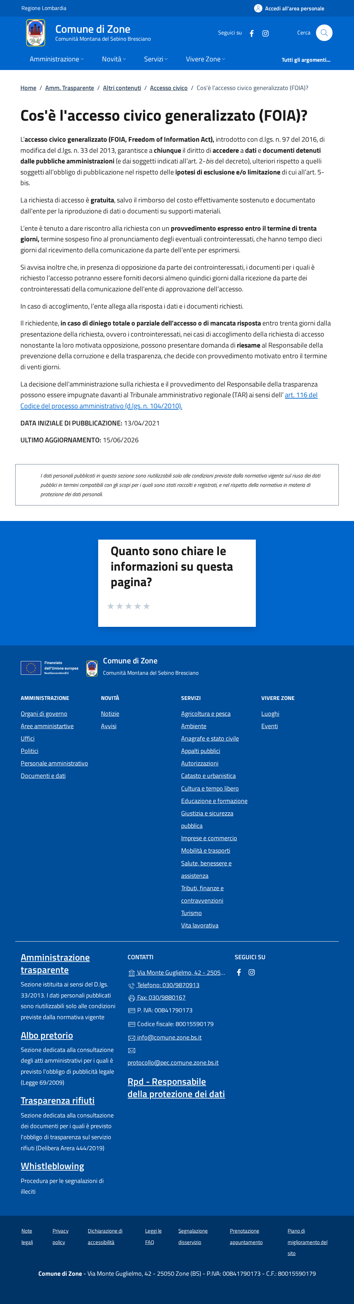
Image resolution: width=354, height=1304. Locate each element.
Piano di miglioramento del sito (307, 1242)
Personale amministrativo (54, 763)
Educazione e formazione (214, 800)
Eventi (269, 726)
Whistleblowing (52, 1165)
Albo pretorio (47, 1035)
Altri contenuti (122, 87)
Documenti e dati (43, 775)
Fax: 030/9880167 (161, 997)
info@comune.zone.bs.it (169, 1037)
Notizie (110, 713)
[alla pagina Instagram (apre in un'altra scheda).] (263, 32)
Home (28, 87)
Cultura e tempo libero (210, 788)
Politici (29, 750)
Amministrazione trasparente (55, 963)
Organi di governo (44, 713)
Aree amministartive (47, 726)
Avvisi (109, 726)
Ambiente (193, 726)
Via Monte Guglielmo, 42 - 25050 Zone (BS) (181, 971)
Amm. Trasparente (69, 87)
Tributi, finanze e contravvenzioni (202, 894)
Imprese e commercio (209, 838)
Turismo (191, 912)
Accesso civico (169, 87)
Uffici (28, 738)
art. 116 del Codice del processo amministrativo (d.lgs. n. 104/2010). (169, 400)
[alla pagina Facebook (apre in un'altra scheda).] (249, 32)
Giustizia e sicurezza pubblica (207, 819)
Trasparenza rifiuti (58, 1100)
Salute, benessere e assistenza (206, 869)
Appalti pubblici (200, 750)
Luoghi (270, 713)
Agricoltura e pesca (206, 713)
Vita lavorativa (199, 925)
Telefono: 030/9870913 (167, 985)
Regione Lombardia (43, 7)
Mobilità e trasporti (205, 850)
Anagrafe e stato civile (210, 738)
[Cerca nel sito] (324, 32)
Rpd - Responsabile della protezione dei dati (176, 1087)
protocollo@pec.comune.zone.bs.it (173, 1062)
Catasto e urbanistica (208, 775)
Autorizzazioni (199, 763)
